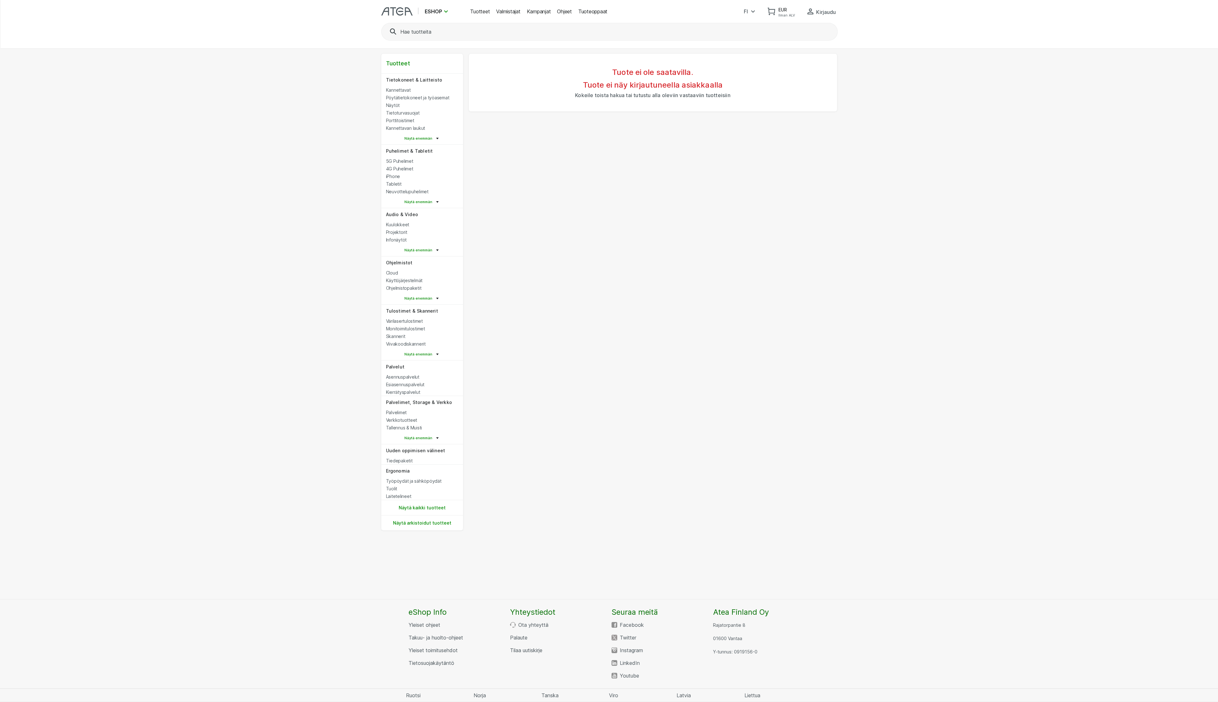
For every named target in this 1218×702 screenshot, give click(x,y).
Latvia (684, 695)
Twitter (628, 637)
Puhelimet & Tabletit (409, 151)
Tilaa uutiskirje (526, 650)
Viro (613, 695)
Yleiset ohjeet (424, 625)
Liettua (752, 695)
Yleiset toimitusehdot (433, 650)
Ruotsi (413, 695)
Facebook (632, 625)
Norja (480, 695)
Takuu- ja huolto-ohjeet (436, 637)
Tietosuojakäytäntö (431, 663)
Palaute (518, 637)
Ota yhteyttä (533, 625)
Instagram (631, 650)
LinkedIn (630, 663)
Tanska (550, 695)
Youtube (629, 675)
